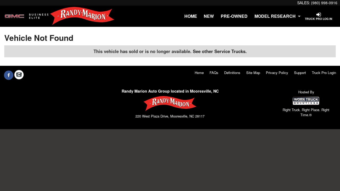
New (209, 16)
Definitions (232, 72)
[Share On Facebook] (8, 75)
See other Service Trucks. (220, 51)
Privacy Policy (277, 72)
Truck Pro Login (324, 72)
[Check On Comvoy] (19, 75)
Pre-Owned (234, 16)
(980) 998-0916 (324, 2)
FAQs (214, 72)
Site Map (253, 72)
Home (190, 16)
